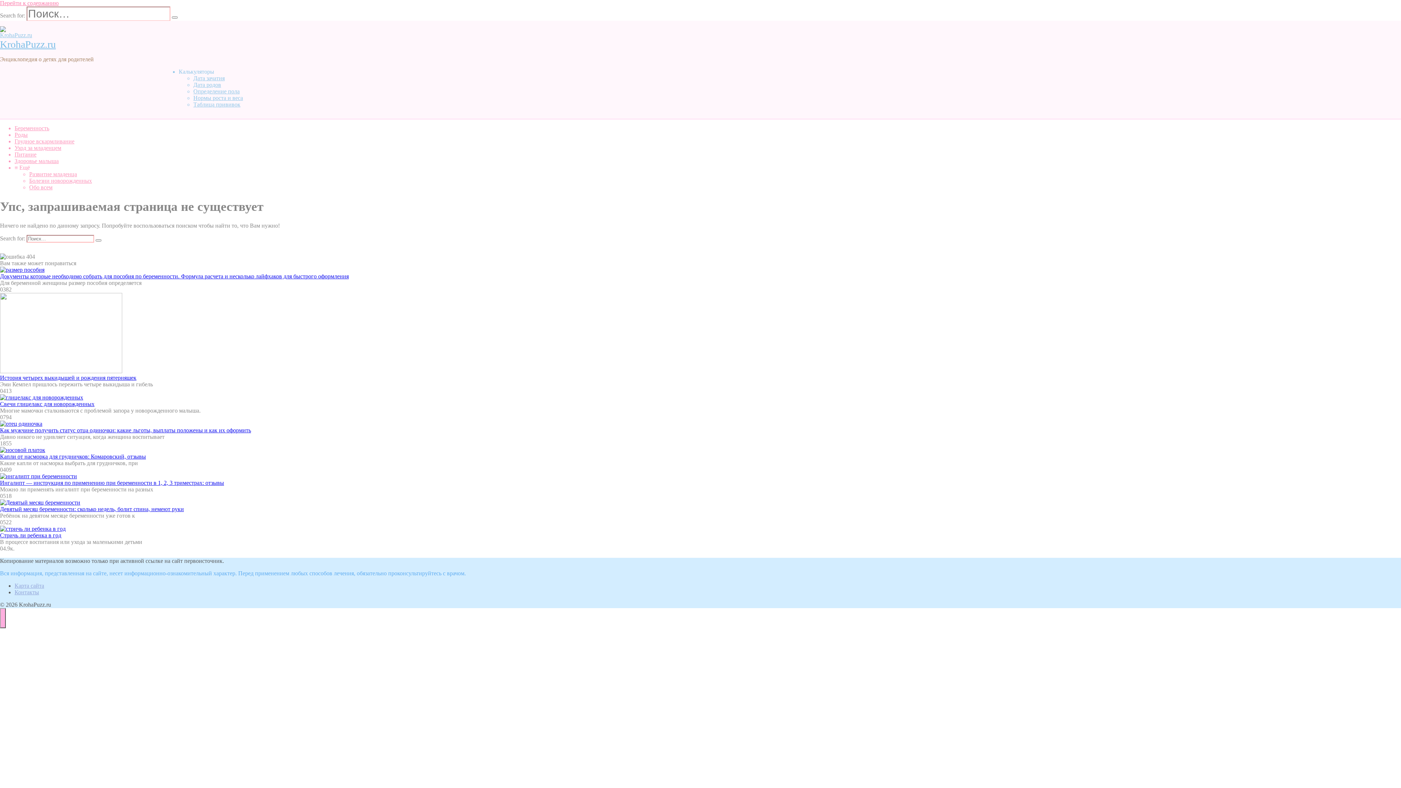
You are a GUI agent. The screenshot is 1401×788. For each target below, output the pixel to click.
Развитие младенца (53, 174)
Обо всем (41, 187)
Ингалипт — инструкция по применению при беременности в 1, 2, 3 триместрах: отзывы (112, 483)
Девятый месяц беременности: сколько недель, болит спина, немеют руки (92, 509)
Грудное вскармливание (44, 141)
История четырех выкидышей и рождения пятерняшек (68, 378)
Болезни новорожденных (60, 181)
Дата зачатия (209, 78)
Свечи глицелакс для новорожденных (47, 404)
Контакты (27, 592)
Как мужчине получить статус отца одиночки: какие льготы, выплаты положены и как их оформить (125, 430)
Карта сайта (29, 586)
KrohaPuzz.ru (28, 44)
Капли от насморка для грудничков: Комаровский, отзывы (73, 456)
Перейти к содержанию (29, 3)
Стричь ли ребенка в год (30, 535)
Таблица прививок (216, 104)
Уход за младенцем (38, 148)
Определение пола (216, 91)
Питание (25, 154)
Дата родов (207, 85)
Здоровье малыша (37, 161)
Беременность (32, 128)
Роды (21, 135)
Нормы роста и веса (218, 98)
